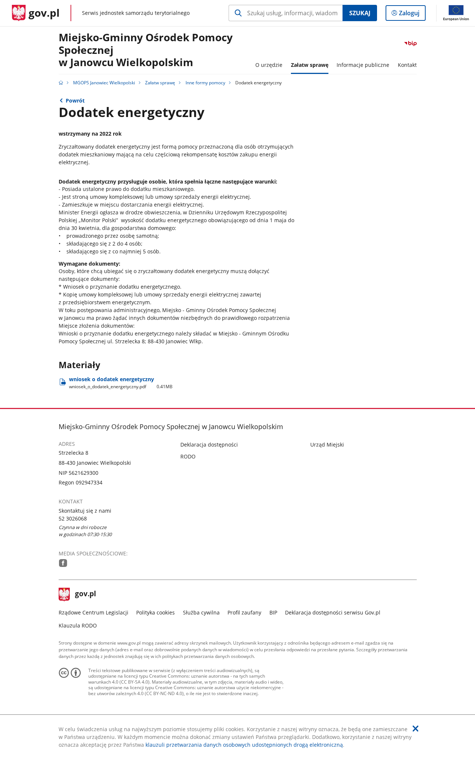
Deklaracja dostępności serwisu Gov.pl (332, 612)
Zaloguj (412, 15)
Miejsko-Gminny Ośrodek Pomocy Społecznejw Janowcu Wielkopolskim (146, 50)
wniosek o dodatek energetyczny (121, 383)
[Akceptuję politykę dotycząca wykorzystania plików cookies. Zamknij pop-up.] (415, 728)
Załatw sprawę (160, 83)
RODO (188, 456)
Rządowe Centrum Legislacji (93, 612)
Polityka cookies (155, 612)
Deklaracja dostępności (209, 444)
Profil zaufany (244, 612)
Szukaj (359, 13)
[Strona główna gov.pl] (61, 83)
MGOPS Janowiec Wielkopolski (104, 83)
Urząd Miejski (327, 444)
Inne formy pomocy (205, 83)
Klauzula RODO (78, 625)
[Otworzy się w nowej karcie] (63, 563)
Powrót (75, 100)
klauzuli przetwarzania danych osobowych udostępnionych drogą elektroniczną (244, 744)
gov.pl (85, 594)
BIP (273, 612)
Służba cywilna (201, 612)
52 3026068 (73, 518)
